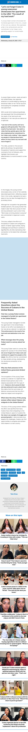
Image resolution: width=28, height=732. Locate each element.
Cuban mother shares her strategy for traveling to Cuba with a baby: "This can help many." (14, 537)
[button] (3, 65)
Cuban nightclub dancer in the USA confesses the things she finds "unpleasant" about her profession (14, 724)
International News (11, 469)
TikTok (18, 472)
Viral (23, 472)
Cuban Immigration (5, 478)
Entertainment (5, 36)
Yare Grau (14, 36)
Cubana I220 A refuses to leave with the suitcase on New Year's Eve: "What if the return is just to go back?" (14, 699)
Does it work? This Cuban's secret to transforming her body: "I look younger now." (14, 563)
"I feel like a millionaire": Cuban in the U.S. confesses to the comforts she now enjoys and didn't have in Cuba (14, 616)
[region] (14, 81)
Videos (18, 469)
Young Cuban (4, 472)
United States (12, 472)
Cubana (3, 469)
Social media (4, 475)
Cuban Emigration (13, 475)
